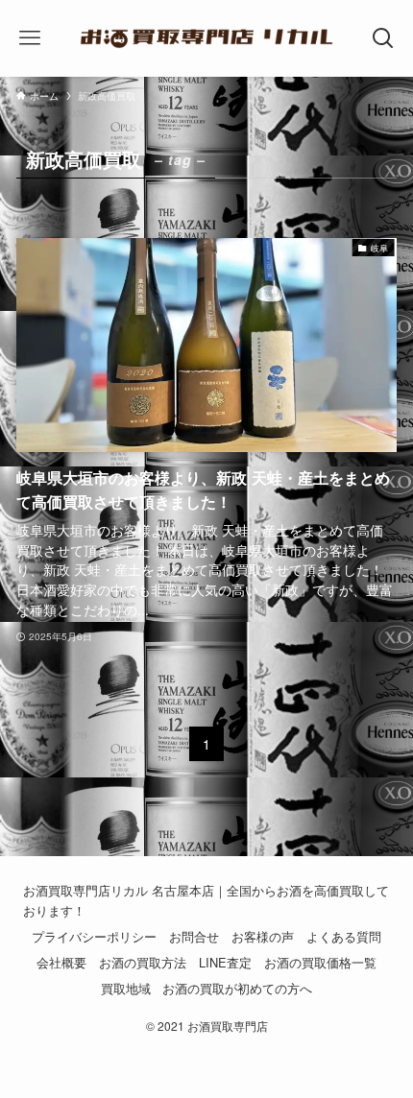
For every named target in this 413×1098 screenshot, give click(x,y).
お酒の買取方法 (142, 962)
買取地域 (126, 988)
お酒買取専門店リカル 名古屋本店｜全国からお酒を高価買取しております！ (206, 900)
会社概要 (61, 962)
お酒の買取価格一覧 (320, 962)
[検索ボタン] (383, 38)
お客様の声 (262, 936)
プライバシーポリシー (94, 936)
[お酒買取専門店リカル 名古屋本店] (207, 38)
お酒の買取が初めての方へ (237, 988)
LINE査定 (225, 962)
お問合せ (194, 936)
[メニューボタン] (29, 38)
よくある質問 (343, 936)
